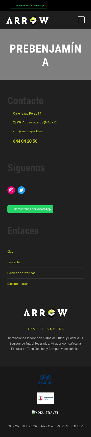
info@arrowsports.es (28, 131)
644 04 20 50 (25, 141)
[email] (61, 5)
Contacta (13, 262)
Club (10, 251)
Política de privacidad (21, 273)
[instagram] (76, 5)
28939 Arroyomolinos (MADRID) (35, 122)
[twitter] (69, 5)
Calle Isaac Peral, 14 (27, 113)
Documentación (18, 283)
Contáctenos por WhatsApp (29, 5)
